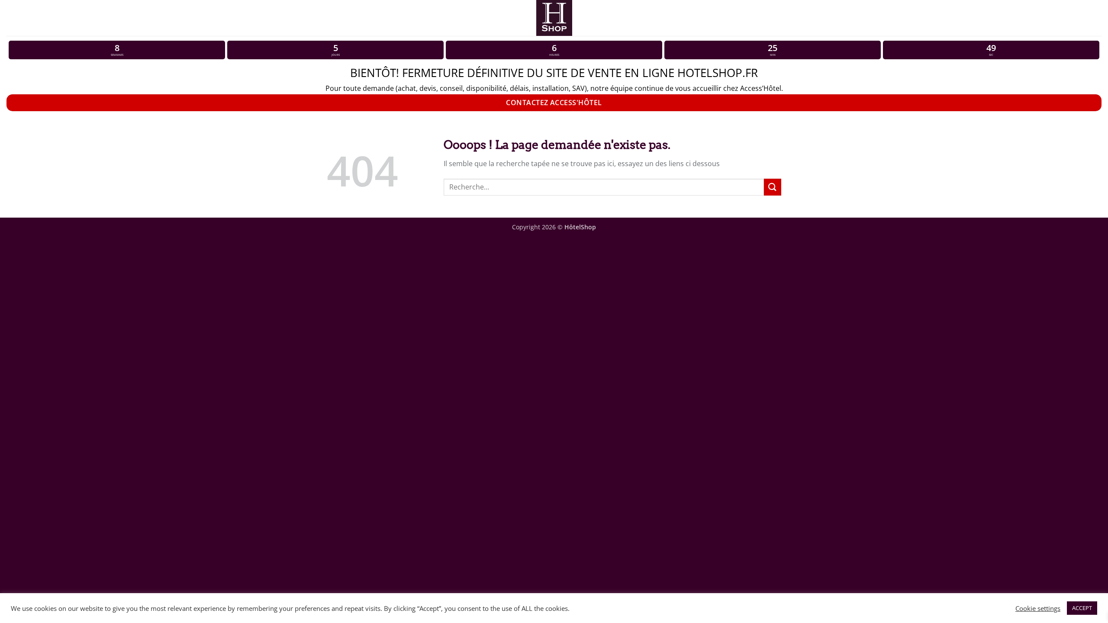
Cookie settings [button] (1037, 608)
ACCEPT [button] (1082, 608)
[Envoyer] (772, 187)
